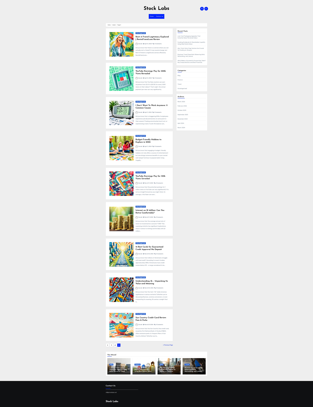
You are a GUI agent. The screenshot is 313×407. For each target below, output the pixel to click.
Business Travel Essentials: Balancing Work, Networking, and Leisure (194, 369)
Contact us (159, 16)
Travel (179, 84)
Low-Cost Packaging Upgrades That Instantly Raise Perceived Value (118, 369)
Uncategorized (140, 33)
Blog (179, 75)
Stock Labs (156, 8)
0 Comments (158, 43)
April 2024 (181, 123)
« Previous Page (168, 345)
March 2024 (181, 127)
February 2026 (182, 106)
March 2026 (181, 101)
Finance (180, 80)
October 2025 (182, 110)
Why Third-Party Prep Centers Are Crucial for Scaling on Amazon (168, 369)
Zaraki (140, 43)
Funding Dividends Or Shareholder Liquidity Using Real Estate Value (142, 369)
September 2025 (183, 114)
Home (152, 16)
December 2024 (183, 119)
